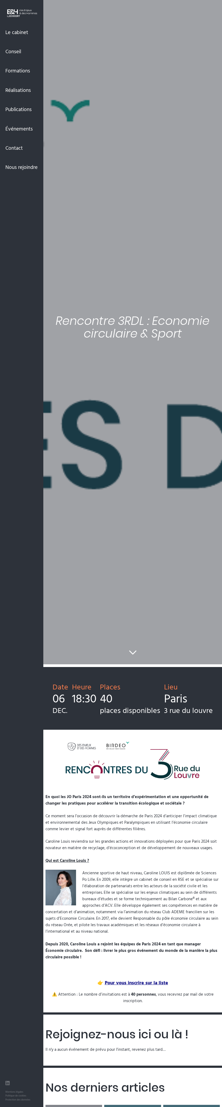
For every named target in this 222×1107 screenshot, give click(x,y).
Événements (19, 128)
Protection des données (17, 1099)
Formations (17, 70)
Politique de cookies (15, 1095)
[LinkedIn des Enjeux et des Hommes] (7, 1084)
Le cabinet (16, 32)
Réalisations (18, 90)
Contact (14, 148)
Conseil (13, 51)
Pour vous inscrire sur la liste (136, 982)
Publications (18, 109)
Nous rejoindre (21, 167)
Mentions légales (14, 1091)
